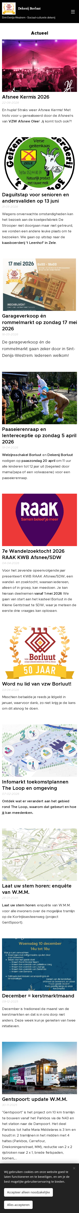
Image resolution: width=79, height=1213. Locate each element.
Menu (73, 11)
